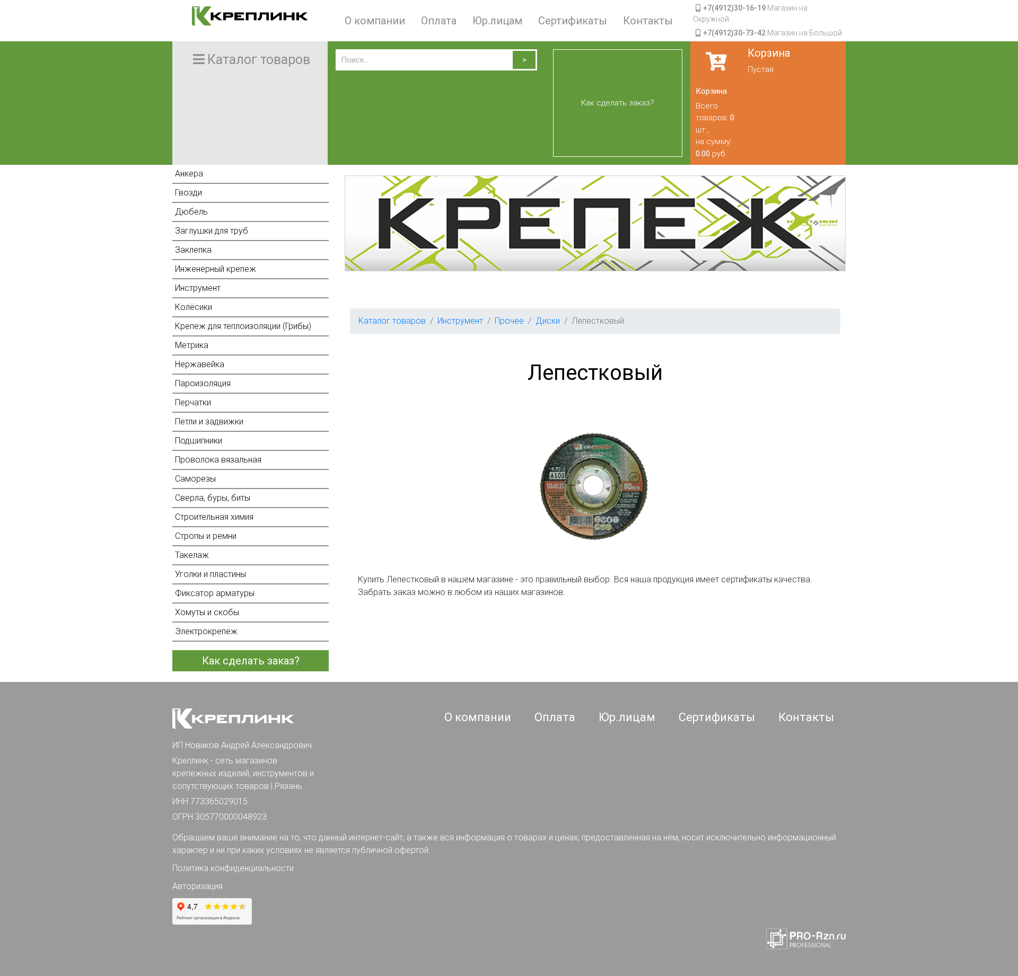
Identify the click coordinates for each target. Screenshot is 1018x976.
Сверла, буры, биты (212, 498)
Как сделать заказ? (617, 103)
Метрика (191, 345)
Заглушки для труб (211, 231)
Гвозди (188, 193)
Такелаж (192, 555)
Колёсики (193, 307)
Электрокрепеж (206, 631)
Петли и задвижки (209, 421)
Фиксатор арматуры (214, 593)
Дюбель (191, 212)
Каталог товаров (392, 321)
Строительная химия (214, 517)
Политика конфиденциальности (233, 868)
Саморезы (195, 479)
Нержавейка (199, 364)
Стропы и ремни (205, 536)
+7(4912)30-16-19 (734, 8)
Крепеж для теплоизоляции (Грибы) (243, 326)
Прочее (509, 321)
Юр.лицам (497, 20)
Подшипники (198, 441)
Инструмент (198, 288)
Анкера (189, 173)
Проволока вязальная (218, 460)
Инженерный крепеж (215, 269)
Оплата (439, 20)
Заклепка (193, 250)
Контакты (648, 20)
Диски (548, 321)
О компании (375, 20)
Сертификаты (572, 20)
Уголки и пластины (210, 574)
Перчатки (193, 402)
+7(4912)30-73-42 (734, 33)
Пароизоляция (203, 383)
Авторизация (197, 886)
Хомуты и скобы (207, 612)
